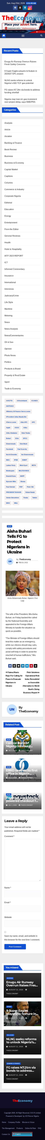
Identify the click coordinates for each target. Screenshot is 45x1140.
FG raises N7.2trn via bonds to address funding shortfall (21, 1071)
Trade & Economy (12, 389)
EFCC (25, 438)
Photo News (10, 355)
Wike (16, 503)
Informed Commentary (14, 269)
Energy (7, 216)
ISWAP (24, 460)
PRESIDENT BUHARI (13, 492)
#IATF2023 (10, 406)
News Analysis (11, 329)
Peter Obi (30, 487)
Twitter (34, 498)
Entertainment (10, 223)
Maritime (8, 309)
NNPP (22, 476)
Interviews (9, 289)
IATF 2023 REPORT (13, 256)
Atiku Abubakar (11, 433)
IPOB (16, 460)
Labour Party (10, 465)
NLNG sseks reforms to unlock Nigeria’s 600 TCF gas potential (22, 1042)
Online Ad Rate (30, 1128)
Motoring (8, 316)
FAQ (39, 1128)
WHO (8, 503)
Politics (7, 362)
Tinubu (25, 498)
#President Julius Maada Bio (16, 417)
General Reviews (12, 236)
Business (8, 156)
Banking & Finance (13, 143)
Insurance (9, 276)
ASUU (17, 428)
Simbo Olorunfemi (12, 498)
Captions (8, 176)
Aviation (8, 136)
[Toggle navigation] (23, 35)
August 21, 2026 (16, 1018)
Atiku (25, 428)
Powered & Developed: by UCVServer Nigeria (22, 1116)
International (10, 282)
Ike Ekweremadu (27, 454)
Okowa (22, 481)
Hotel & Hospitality (13, 249)
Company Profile (14, 1122)
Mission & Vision (28, 1122)
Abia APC (23, 422)
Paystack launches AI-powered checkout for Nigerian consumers (22, 801)
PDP (20, 487)
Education (9, 209)
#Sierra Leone (11, 422)
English (18, 1134)
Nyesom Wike (11, 481)
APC (33, 422)
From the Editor (11, 229)
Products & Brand (12, 369)
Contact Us (6, 1134)
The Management (8, 1128)
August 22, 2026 (16, 990)
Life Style (8, 302)
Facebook (9, 449)
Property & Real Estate (14, 375)
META (34, 465)
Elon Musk (23, 444)
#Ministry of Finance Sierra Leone (18, 411)
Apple (8, 428)
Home (4, 1122)
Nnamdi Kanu (11, 476)
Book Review (10, 149)
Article (7, 130)
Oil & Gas (8, 342)
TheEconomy (25, 559)
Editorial (8, 203)
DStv (17, 438)
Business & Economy (14, 163)
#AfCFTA (9, 401)
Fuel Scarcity (22, 449)
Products (19, 1128)
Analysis (8, 123)
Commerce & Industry (14, 189)
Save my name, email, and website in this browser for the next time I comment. (22, 938)
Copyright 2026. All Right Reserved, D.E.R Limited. (22, 1113)
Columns (8, 183)
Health (7, 242)
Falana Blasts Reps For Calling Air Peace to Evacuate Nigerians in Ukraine (14, 679)
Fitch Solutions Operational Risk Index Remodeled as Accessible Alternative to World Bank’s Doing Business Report (31, 682)
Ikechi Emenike (11, 454)
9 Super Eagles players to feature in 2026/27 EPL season (21, 1014)
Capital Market (11, 169)
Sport (6, 382)
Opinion (8, 349)
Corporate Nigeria (12, 196)
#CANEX (34, 401)
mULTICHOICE (24, 471)
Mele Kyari (23, 465)
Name (7, 888)
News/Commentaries (14, 335)
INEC (8, 460)
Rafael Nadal (30, 492)
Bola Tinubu (26, 433)
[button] (41, 35)
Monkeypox (10, 471)
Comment (9, 836)
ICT (6, 262)
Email (7, 902)
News (7, 322)
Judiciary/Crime (11, 296)
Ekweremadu (11, 444)
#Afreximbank (22, 401)
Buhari (8, 438)
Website (8, 917)
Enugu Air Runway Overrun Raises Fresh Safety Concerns (22, 985)
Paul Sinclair (10, 487)
